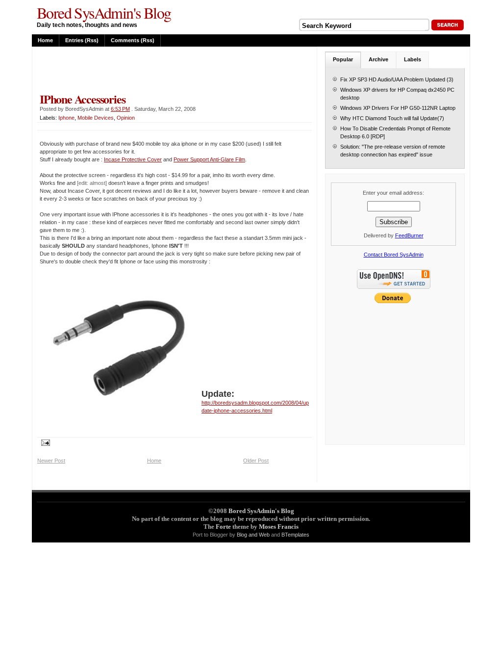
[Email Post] (43, 442)
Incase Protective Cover (133, 159)
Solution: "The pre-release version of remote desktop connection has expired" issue (392, 150)
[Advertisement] (152, 69)
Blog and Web (253, 535)
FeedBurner (409, 235)
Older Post (256, 461)
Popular (343, 59)
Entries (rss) (82, 40)
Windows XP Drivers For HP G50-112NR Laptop (397, 108)
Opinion (126, 118)
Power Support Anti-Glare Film (209, 159)
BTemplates (295, 535)
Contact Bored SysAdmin (394, 255)
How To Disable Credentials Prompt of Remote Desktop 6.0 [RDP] (395, 132)
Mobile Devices (95, 118)
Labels (412, 59)
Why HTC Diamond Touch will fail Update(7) (392, 118)
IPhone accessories (82, 98)
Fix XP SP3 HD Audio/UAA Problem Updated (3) (396, 79)
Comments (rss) (132, 40)
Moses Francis (279, 526)
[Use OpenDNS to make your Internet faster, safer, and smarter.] (393, 290)
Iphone (66, 118)
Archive (378, 59)
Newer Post (51, 461)
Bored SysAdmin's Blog (104, 12)
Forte (223, 526)
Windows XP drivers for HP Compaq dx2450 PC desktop (397, 94)
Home (45, 40)
